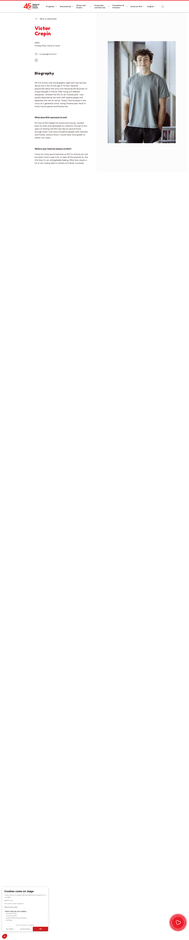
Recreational (65, 6)
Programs (50, 6)
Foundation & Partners (118, 6)
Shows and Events (81, 6)
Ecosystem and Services (99, 6)
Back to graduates (48, 19)
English (150, 6)
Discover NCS (136, 6)
